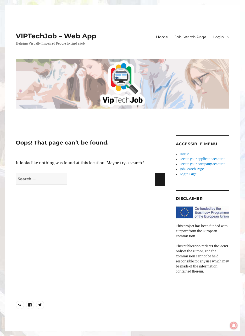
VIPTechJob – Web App (56, 36)
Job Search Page (190, 37)
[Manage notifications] (234, 325)
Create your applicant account (202, 159)
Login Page (188, 174)
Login (218, 37)
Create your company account (202, 164)
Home (162, 37)
